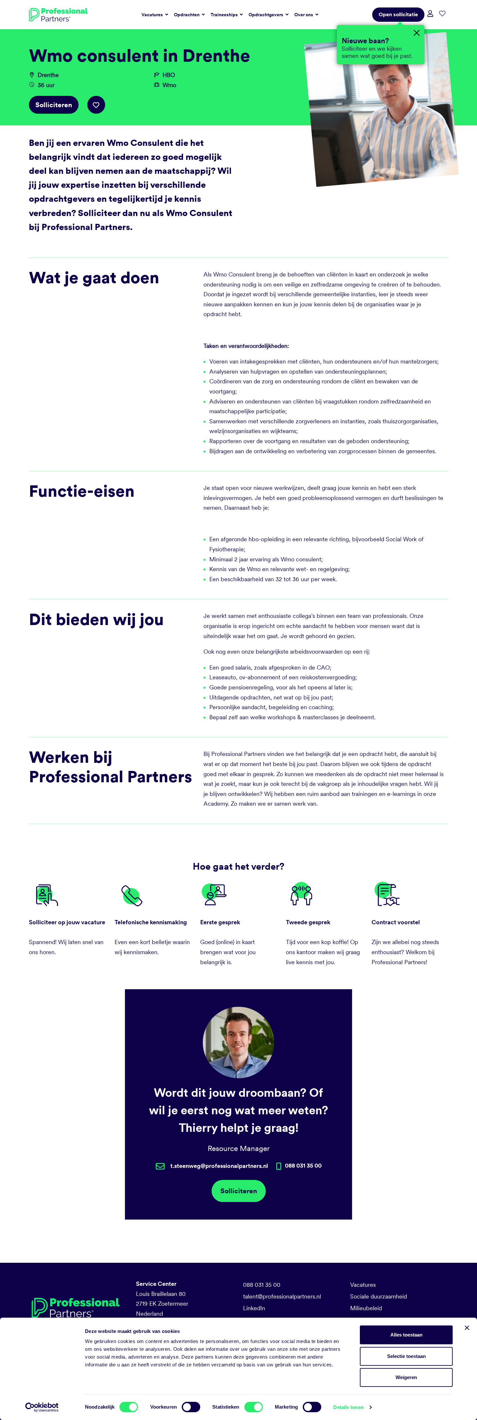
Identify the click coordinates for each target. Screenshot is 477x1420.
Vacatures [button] (152, 15)
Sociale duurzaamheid (378, 1296)
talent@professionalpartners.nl (282, 1296)
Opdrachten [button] (187, 15)
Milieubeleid (366, 1308)
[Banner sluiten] (467, 1327)
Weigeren (406, 1377)
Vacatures (363, 1284)
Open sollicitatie (398, 14)
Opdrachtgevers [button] (266, 15)
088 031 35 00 (261, 1284)
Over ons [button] (304, 15)
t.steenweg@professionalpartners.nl (219, 1165)
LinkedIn (254, 1308)
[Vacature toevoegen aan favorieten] (96, 105)
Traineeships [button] (225, 15)
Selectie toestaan (406, 1356)
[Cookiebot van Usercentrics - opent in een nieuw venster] (42, 1407)
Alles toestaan (406, 1334)
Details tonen (348, 1407)
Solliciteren (53, 105)
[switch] (191, 1407)
